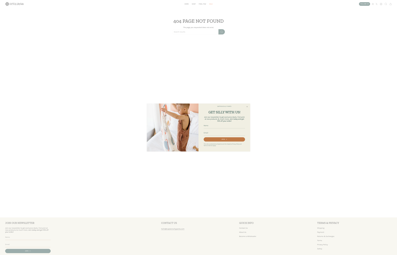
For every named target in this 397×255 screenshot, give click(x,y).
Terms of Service (208, 145)
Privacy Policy (235, 144)
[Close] (247, 107)
